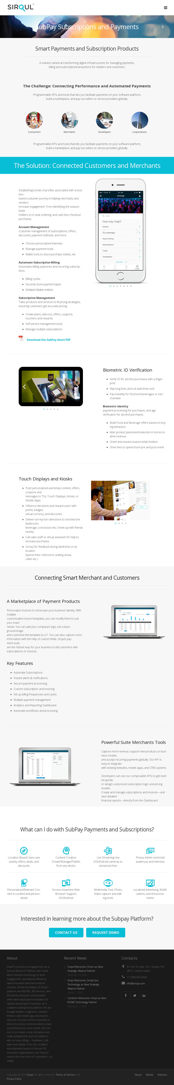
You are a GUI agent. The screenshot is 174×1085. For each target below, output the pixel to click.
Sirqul (30, 1074)
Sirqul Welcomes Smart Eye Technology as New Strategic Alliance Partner (83, 984)
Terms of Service (65, 1074)
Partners (162, 1074)
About (138, 1074)
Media (149, 1074)
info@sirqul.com (136, 983)
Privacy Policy (14, 1078)
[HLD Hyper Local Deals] (162, 27)
